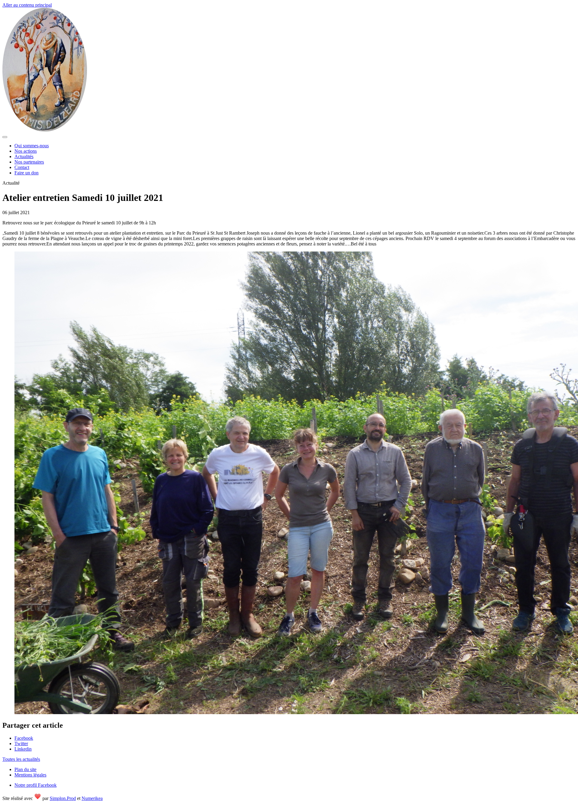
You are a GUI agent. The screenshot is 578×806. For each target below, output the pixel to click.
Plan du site (25, 769)
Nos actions (25, 151)
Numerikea (92, 798)
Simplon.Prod (63, 798)
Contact (21, 167)
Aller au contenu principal (27, 5)
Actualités (23, 156)
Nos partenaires (29, 161)
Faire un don (26, 172)
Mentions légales (30, 774)
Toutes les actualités (21, 759)
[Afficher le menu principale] (4, 137)
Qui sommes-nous (31, 145)
